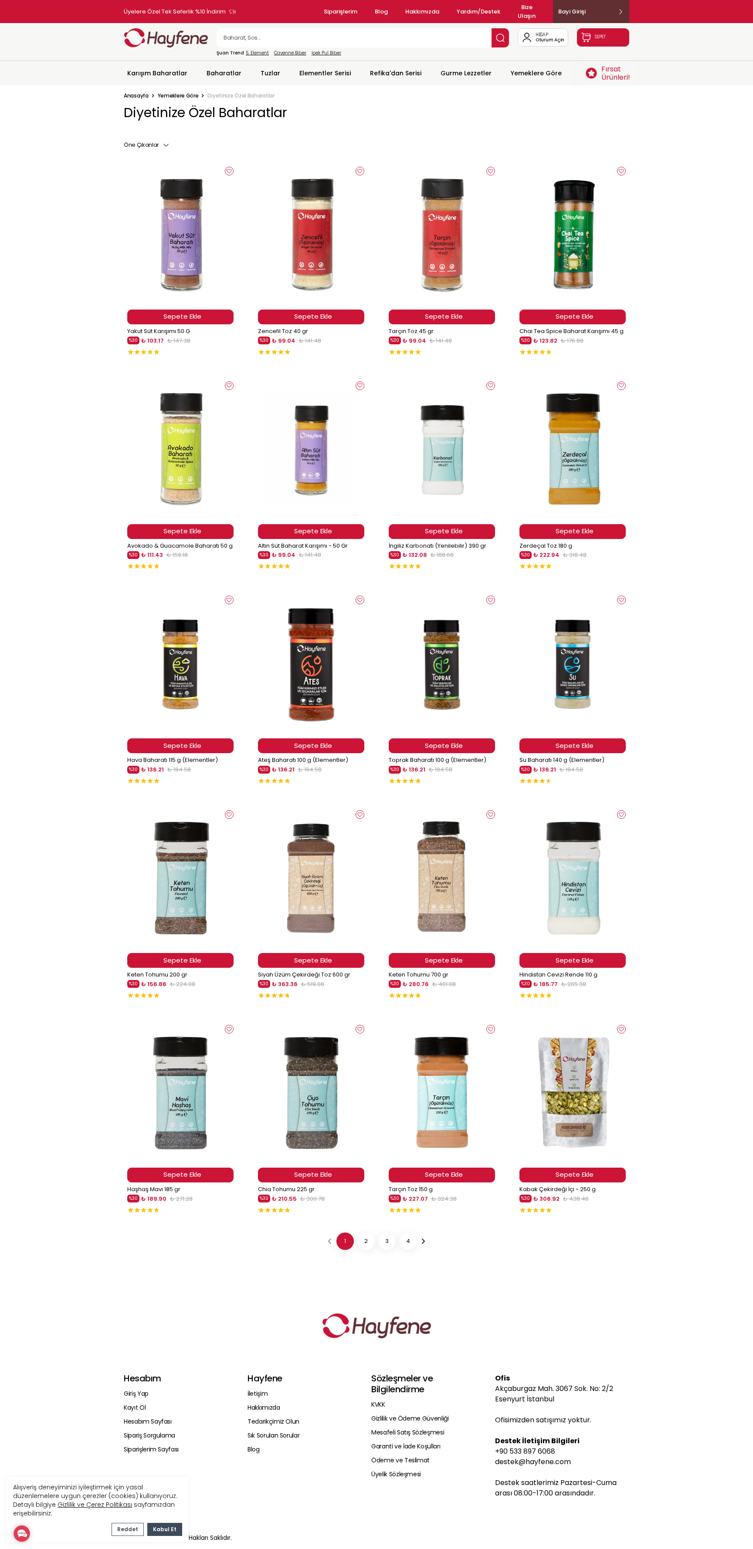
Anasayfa (136, 95)
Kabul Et (164, 1529)
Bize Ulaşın (527, 11)
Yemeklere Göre (178, 95)
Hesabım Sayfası (148, 1421)
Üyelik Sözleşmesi (396, 1474)
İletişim (258, 1393)
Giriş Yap (136, 1393)
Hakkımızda (422, 11)
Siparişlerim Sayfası (151, 1449)
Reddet (127, 1529)
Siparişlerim (340, 11)
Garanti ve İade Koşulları (405, 1446)
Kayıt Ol (135, 1407)
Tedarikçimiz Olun (273, 1421)
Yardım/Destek (478, 11)
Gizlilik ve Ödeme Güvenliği (410, 1418)
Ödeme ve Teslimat (400, 1460)
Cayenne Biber (290, 53)
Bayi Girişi (572, 11)
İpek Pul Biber (326, 53)
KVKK (378, 1404)
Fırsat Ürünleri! (615, 73)
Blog (381, 11)
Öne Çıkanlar (141, 145)
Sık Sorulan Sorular (273, 1435)
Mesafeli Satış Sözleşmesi (407, 1432)
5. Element (257, 53)
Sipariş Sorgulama (149, 1435)
